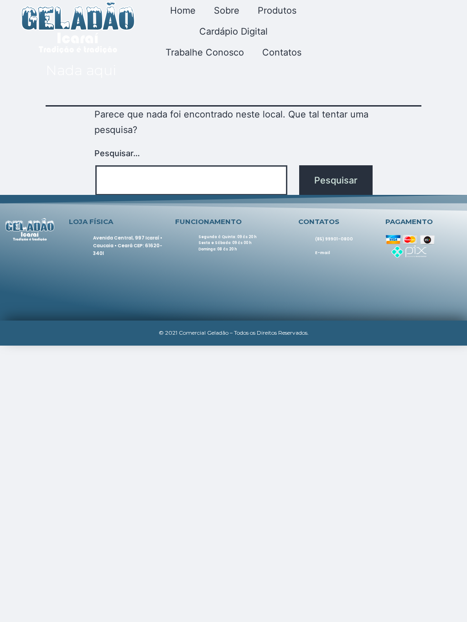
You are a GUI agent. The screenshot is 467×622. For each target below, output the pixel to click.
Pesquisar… (117, 153)
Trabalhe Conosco (205, 52)
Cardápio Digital (233, 31)
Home (183, 10)
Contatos (281, 52)
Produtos (277, 10)
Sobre (226, 10)
